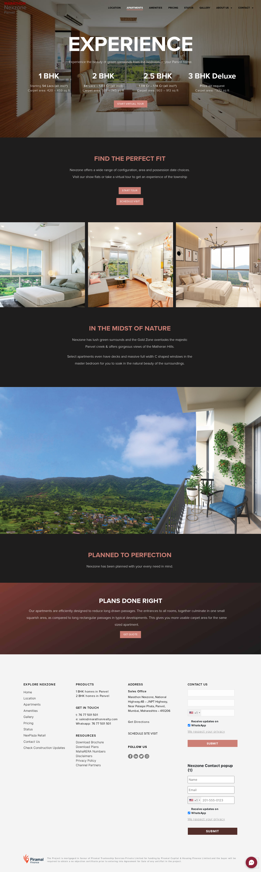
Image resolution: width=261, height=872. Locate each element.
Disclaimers (84, 756)
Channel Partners (88, 765)
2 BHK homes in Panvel (92, 696)
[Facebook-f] (130, 756)
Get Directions (138, 722)
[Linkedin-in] (136, 756)
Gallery (204, 7)
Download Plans (87, 747)
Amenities (155, 7)
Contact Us (32, 742)
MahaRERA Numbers (90, 751)
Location (114, 7)
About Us (222, 7)
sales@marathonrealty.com (98, 719)
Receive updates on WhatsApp (204, 723)
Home (28, 692)
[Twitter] (141, 756)
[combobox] (194, 713)
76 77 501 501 (88, 715)
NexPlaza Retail (35, 735)
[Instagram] (147, 756)
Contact (244, 7)
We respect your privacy (206, 731)
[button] (4, 264)
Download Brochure (90, 742)
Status (188, 7)
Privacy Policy (86, 760)
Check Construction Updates (44, 748)
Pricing (173, 7)
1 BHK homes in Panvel (92, 691)
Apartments (135, 7)
